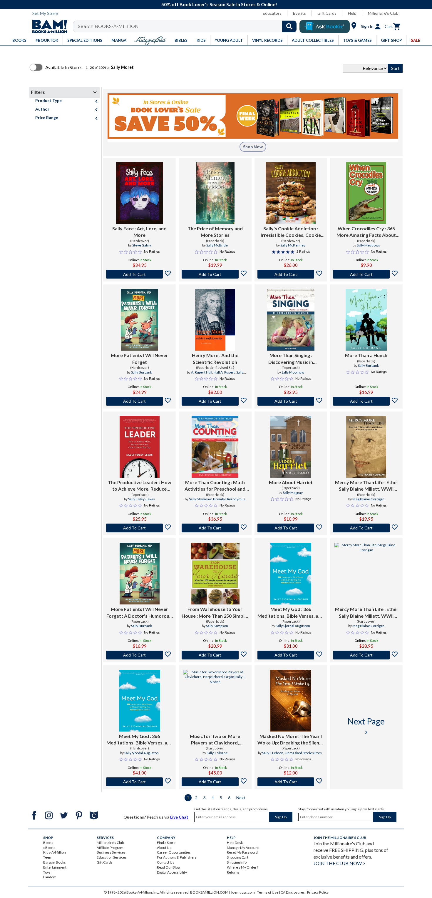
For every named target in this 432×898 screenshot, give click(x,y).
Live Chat (179, 816)
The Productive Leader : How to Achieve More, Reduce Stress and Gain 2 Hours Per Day (139, 485)
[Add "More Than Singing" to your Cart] (290, 401)
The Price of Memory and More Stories (215, 232)
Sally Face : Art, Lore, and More (139, 232)
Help (352, 13)
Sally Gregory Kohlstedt (221, 374)
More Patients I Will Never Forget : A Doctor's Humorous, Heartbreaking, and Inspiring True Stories (139, 612)
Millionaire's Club (383, 13)
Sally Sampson (217, 626)
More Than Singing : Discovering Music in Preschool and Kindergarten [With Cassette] (291, 358)
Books (48, 842)
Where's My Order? (242, 867)
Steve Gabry (141, 245)
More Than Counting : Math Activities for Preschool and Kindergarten (215, 485)
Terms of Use (267, 892)
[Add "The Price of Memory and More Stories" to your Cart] (215, 274)
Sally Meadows (368, 245)
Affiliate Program (110, 847)
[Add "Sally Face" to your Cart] (139, 274)
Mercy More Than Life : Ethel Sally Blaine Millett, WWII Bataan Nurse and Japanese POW (366, 485)
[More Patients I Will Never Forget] (139, 319)
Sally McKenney (292, 245)
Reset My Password (242, 852)
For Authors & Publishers (177, 857)
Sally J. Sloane (217, 753)
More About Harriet (291, 482)
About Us (164, 847)
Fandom (49, 877)
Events (299, 13)
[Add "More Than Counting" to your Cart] (215, 528)
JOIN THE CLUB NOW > (339, 863)
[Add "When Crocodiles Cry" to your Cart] (366, 274)
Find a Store (166, 842)
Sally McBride (217, 245)
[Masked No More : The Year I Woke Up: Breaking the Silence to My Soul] (291, 700)
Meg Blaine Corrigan (368, 499)
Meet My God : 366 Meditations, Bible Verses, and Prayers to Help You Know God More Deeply (290, 612)
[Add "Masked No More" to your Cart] (290, 781)
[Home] (48, 26)
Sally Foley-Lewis (141, 499)
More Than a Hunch (366, 355)
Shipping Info (237, 862)
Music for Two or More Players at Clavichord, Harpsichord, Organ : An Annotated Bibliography (215, 739)
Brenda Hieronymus (229, 499)
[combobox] (188, 26)
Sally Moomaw (293, 372)
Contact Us (165, 862)
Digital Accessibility (172, 872)
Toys (47, 872)
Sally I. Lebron (272, 753)
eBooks (49, 847)
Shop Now (253, 146)
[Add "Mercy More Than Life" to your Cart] (366, 528)
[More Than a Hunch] (366, 319)
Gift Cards (326, 13)
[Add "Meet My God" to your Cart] (290, 655)
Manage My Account (243, 847)
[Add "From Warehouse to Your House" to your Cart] (215, 655)
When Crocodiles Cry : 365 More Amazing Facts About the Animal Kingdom (366, 232)
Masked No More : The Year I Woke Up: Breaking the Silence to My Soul (290, 739)
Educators (272, 13)
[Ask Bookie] (324, 26)
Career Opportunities (174, 852)
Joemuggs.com (243, 892)
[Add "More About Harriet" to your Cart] (290, 528)
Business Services (111, 852)
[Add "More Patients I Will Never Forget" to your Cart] (139, 401)
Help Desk (235, 842)
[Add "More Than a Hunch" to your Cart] (366, 401)
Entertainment (54, 867)
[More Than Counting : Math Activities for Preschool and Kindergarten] (215, 446)
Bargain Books (54, 862)
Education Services (112, 857)
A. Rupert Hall (201, 372)
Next (240, 797)
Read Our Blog (168, 867)
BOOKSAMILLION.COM (209, 892)
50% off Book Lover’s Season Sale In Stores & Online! (219, 4)
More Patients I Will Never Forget (139, 358)
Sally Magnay (293, 492)
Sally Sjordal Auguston (293, 626)
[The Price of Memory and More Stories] (215, 193)
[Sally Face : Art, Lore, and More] (140, 193)
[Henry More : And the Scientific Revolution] (215, 319)
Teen (47, 857)
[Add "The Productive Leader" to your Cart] (139, 528)
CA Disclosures (293, 892)
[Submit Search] (289, 26)
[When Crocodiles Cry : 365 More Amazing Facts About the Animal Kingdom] (366, 193)
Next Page (366, 726)
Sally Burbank (141, 372)
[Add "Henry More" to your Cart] (215, 401)
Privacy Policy (318, 892)
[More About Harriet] (291, 446)
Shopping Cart (237, 857)
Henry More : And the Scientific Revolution (215, 358)
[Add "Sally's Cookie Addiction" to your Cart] (290, 274)
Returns (233, 872)
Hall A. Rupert (224, 372)
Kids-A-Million (54, 852)
